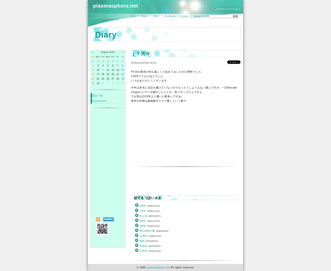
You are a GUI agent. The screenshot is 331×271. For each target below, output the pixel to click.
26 (93, 61)
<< (92, 52)
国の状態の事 (147, 231)
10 (98, 70)
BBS (156, 16)
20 (113, 74)
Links (184, 16)
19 (108, 74)
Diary (197, 16)
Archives (170, 16)
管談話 (143, 245)
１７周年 (141, 53)
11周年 (143, 250)
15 (122, 70)
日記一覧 (98, 95)
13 (113, 70)
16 (93, 74)
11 (103, 70)
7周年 (142, 211)
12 (108, 70)
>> (123, 52)
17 (98, 74)
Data (144, 16)
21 (117, 74)
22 (122, 74)
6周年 (142, 205)
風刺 (142, 240)
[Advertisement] (184, 138)
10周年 (143, 235)
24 (98, 78)
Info (133, 16)
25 (103, 78)
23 (93, 78)
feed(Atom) (100, 101)
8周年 (142, 221)
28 (103, 61)
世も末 (143, 216)
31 (117, 61)
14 (117, 70)
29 (108, 61)
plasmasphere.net (115, 6)
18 (103, 74)
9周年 (142, 226)
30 (113, 61)
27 (98, 61)
